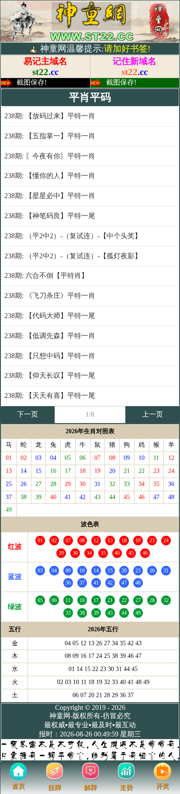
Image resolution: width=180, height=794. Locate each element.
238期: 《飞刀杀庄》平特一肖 (49, 295)
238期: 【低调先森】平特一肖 (49, 335)
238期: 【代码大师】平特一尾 (49, 315)
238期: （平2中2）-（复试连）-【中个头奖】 (73, 236)
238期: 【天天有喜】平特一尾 (49, 395)
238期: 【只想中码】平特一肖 (49, 355)
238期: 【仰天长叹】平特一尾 (49, 375)
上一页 (152, 414)
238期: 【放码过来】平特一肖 (49, 116)
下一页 (27, 414)
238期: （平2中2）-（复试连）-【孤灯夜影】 (73, 256)
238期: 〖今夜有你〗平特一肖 (49, 156)
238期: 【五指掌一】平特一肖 (49, 136)
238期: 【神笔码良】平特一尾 (49, 215)
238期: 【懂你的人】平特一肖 (49, 175)
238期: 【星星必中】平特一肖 (49, 195)
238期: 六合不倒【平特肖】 (46, 275)
